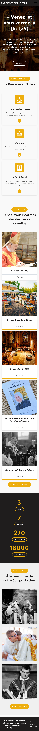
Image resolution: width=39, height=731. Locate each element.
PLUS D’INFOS (19, 63)
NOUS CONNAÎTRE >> (19, 706)
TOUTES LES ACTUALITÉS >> (19, 484)
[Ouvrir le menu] (36, 3)
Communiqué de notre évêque (19, 470)
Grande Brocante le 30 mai (19, 320)
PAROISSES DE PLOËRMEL (15, 3)
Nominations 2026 (19, 270)
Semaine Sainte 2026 (19, 369)
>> (19, 121)
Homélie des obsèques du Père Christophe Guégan (19, 419)
